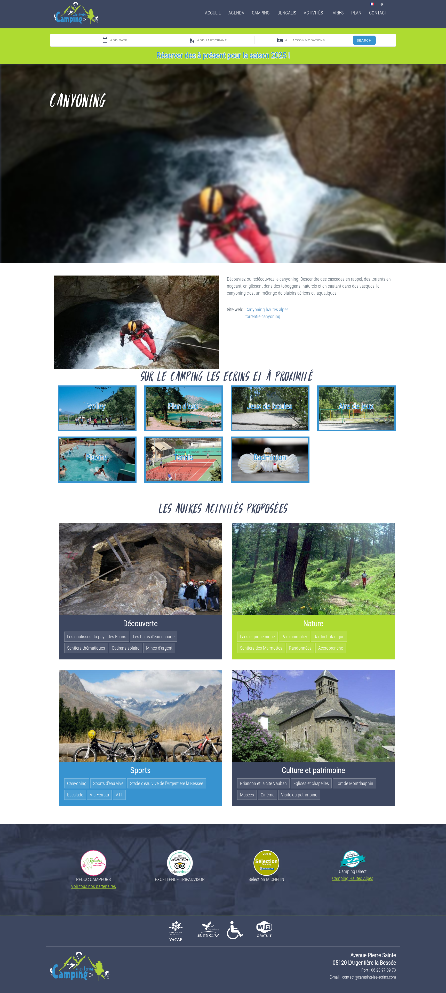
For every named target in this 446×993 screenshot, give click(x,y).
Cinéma (267, 794)
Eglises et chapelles (311, 783)
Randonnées (300, 648)
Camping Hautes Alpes (352, 878)
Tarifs (337, 12)
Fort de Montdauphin (354, 783)
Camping (261, 12)
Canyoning (76, 783)
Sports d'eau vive (108, 783)
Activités (313, 12)
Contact (378, 12)
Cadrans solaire (125, 648)
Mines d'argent (159, 648)
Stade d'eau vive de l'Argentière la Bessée (166, 783)
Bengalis (286, 12)
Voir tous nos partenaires (93, 886)
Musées (247, 794)
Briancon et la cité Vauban (263, 783)
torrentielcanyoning (262, 316)
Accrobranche (330, 648)
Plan (356, 12)
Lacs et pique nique (257, 636)
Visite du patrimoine (299, 794)
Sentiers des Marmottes (261, 648)
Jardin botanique (329, 636)
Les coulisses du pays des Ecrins (96, 636)
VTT (119, 794)
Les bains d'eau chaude (153, 636)
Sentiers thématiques (86, 648)
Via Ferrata (99, 794)
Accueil (213, 12)
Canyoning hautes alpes (267, 309)
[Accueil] (78, 13)
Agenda (236, 12)
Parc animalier (294, 636)
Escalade (75, 794)
